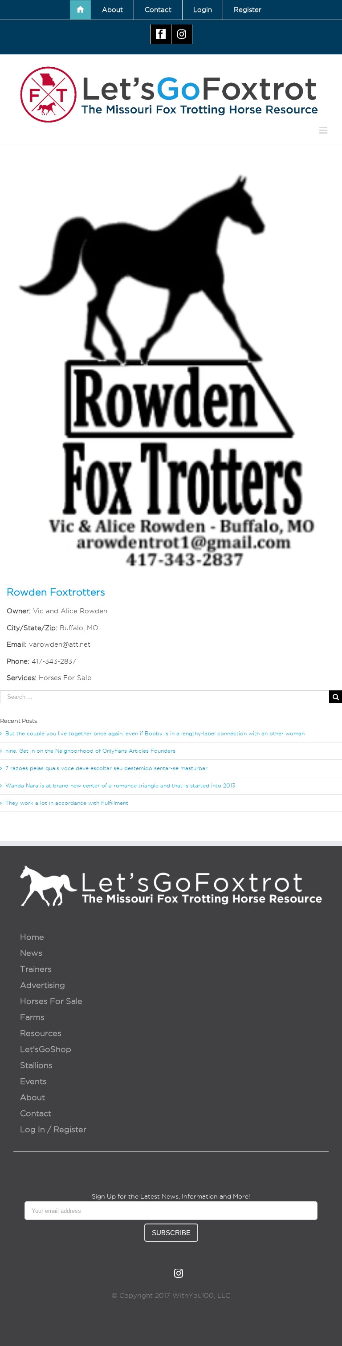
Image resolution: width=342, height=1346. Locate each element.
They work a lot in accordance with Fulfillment (66, 803)
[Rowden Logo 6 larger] (171, 171)
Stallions (36, 1065)
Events (33, 1081)
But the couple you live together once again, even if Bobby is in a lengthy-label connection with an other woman (155, 733)
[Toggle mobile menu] (324, 130)
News (31, 953)
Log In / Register (53, 1129)
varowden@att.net (59, 644)
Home (32, 937)
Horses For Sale (51, 1001)
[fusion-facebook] (164, 1273)
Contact (35, 1113)
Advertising (42, 985)
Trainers (36, 969)
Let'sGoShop (45, 1049)
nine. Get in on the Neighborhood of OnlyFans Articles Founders (90, 751)
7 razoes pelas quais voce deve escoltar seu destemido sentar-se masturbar (106, 768)
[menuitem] (80, 10)
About (32, 1097)
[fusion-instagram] (178, 1273)
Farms (32, 1017)
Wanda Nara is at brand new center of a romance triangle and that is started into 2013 (120, 785)
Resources (40, 1033)
